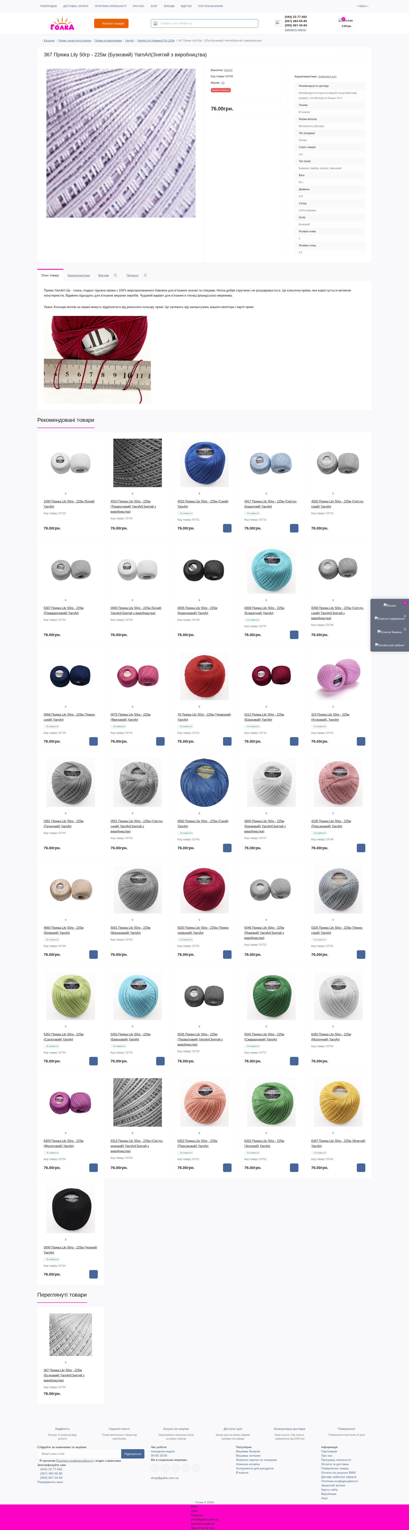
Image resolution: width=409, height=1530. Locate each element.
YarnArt (129, 40)
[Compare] (98, 455)
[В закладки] (348, 55)
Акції (324, 1498)
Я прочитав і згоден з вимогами (80, 1460)
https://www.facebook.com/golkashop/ (155, 1468)
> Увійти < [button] (363, 6)
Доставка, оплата (75, 6)
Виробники (328, 1494)
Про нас (138, 6)
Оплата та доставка (335, 1464)
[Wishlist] (98, 447)
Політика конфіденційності (75, 1460)
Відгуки (186, 6)
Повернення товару (335, 1468)
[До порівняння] (360, 54)
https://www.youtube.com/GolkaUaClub (175, 1468)
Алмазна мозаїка (248, 1464)
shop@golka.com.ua (165, 1478)
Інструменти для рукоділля (255, 1468)
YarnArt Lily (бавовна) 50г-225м (155, 40)
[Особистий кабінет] (389, 645)
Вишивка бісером (248, 1451)
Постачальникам (210, 6)
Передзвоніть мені (50, 1482)
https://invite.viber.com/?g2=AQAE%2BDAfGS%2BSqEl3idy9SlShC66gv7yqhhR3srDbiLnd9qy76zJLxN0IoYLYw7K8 (185, 1468)
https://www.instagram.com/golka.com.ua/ (165, 1468)
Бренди (169, 6)
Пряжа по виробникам (108, 40)
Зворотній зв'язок (333, 1485)
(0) (223, 82)
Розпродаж (48, 6)
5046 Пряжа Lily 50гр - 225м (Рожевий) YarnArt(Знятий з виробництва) (264, 933)
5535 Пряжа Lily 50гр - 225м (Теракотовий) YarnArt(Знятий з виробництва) (200, 1039)
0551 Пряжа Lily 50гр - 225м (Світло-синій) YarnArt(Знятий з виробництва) (137, 826)
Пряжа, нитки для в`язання (74, 40)
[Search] (155, 23)
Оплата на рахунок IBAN (338, 1472)
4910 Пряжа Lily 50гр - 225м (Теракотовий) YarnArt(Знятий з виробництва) (133, 506)
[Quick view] (98, 438)
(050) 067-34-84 (296, 25)
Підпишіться (132, 1454)
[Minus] (184, 1184)
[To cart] (227, 528)
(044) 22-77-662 (296, 17)
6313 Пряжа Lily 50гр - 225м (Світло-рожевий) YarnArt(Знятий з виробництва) (137, 1146)
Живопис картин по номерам (256, 1459)
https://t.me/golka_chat (196, 1468)
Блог (154, 6)
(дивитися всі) (327, 76)
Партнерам (329, 1451)
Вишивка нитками (248, 1455)
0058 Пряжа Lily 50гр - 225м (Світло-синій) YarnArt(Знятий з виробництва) (337, 613)
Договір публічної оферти (339, 1477)
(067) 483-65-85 (296, 21)
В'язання (49, 40)
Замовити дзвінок (295, 29)
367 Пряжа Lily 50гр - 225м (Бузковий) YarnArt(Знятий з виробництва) (64, 1375)
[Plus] (224, 1184)
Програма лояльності (110, 6)
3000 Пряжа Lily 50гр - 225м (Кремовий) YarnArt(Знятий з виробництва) (265, 826)
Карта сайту (329, 1489)
